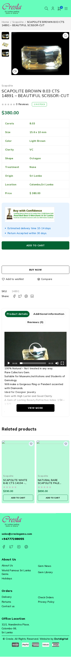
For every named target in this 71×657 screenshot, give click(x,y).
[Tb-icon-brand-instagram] (19, 547)
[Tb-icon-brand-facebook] (4, 547)
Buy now (35, 269)
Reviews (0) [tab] (35, 322)
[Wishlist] (13, 279)
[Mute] (57, 363)
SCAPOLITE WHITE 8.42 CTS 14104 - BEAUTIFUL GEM (15, 483)
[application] (35, 349)
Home (5, 22)
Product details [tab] (17, 314)
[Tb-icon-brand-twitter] (11, 547)
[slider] (33, 363)
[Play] (8, 363)
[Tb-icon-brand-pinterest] (26, 547)
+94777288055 (13, 539)
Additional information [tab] (48, 314)
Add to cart (35, 245)
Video (15, 71)
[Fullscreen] (62, 363)
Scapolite (18, 22)
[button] (66, 36)
